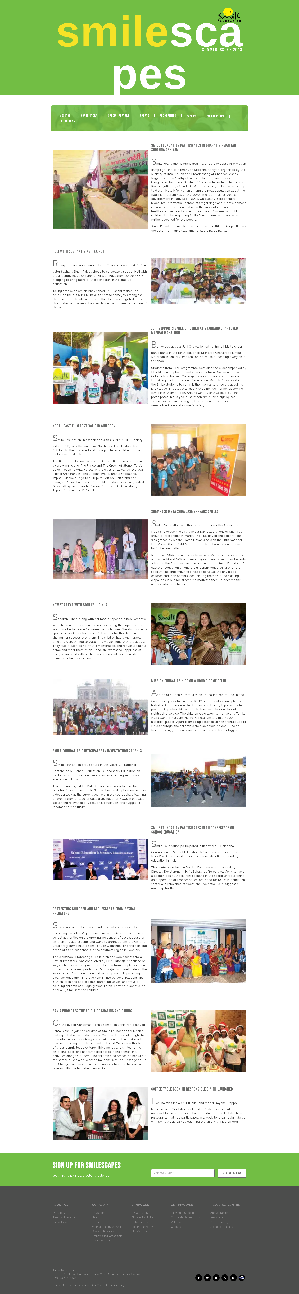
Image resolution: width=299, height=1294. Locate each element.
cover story (89, 115)
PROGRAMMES (168, 115)
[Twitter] (207, 1277)
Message (65, 115)
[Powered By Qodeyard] (246, 1282)
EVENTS (191, 116)
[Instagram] (224, 1277)
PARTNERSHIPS (215, 116)
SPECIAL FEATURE (118, 115)
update (144, 115)
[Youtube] (216, 1277)
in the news (67, 121)
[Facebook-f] (198, 1277)
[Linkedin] (233, 1277)
